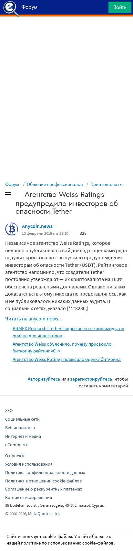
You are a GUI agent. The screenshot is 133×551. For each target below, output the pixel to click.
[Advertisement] (66, 32)
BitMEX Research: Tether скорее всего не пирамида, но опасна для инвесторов (68, 331)
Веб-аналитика (20, 427)
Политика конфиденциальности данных (45, 472)
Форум (12, 184)
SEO (9, 410)
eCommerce (16, 445)
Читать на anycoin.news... (33, 318)
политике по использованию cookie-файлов (67, 543)
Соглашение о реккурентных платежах (43, 489)
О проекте (15, 456)
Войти (120, 7)
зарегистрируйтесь (91, 379)
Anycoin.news (37, 226)
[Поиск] (101, 9)
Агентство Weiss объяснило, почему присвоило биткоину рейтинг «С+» (62, 347)
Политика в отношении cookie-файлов (43, 481)
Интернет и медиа (23, 436)
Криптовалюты (106, 184)
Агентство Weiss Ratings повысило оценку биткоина (67, 359)
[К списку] (18, 196)
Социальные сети (22, 419)
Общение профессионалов (55, 184)
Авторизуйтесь (44, 379)
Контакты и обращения (28, 497)
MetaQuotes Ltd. (44, 513)
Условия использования (29, 464)
